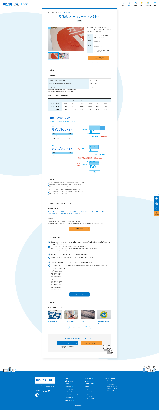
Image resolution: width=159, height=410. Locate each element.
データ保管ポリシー (111, 384)
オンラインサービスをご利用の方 (73, 393)
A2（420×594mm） (63, 211)
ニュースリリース (90, 391)
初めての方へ (141, 5)
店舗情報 (135, 5)
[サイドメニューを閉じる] (158, 194)
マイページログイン (25, 4)
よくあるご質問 (89, 383)
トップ (66, 378)
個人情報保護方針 (110, 380)
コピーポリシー (110, 382)
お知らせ (87, 381)
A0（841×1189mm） (85, 211)
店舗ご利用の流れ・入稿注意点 (73, 394)
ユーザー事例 (68, 397)
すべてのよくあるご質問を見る (79, 294)
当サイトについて (110, 390)
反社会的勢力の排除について (112, 388)
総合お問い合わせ (50, 386)
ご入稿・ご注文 (79, 228)
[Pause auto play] (89, 327)
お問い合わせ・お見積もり (91, 343)
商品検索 (123, 5)
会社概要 (88, 389)
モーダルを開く (49, 28)
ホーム (49, 12)
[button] (50, 39)
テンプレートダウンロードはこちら (95, 62)
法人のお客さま (148, 5)
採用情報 (88, 394)
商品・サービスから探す (71, 381)
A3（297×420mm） (52, 211)
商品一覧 (129, 5)
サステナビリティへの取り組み (93, 393)
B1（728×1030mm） (62, 213)
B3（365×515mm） (96, 211)
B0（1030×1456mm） (74, 213)
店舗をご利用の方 (70, 389)
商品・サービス (55, 12)
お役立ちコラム (68, 400)
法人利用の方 (69, 391)
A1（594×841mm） (74, 211)
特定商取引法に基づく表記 (112, 386)
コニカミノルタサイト (91, 398)
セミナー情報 (88, 378)
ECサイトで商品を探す (99, 57)
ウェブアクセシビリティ (91, 396)
